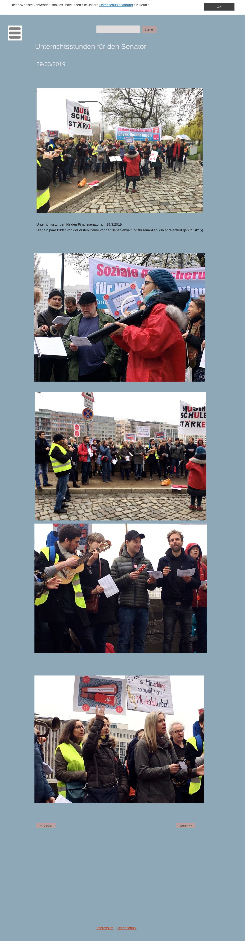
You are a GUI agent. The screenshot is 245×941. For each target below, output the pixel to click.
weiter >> (186, 825)
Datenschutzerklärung (116, 5)
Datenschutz (126, 928)
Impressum (105, 928)
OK (219, 7)
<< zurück (46, 825)
